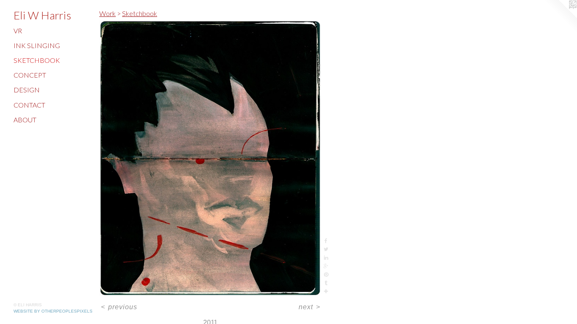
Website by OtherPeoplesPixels (53, 311)
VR (18, 31)
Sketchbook (37, 60)
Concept (30, 75)
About (25, 120)
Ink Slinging (37, 45)
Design (27, 90)
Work (107, 13)
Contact (29, 105)
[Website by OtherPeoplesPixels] (560, 17)
